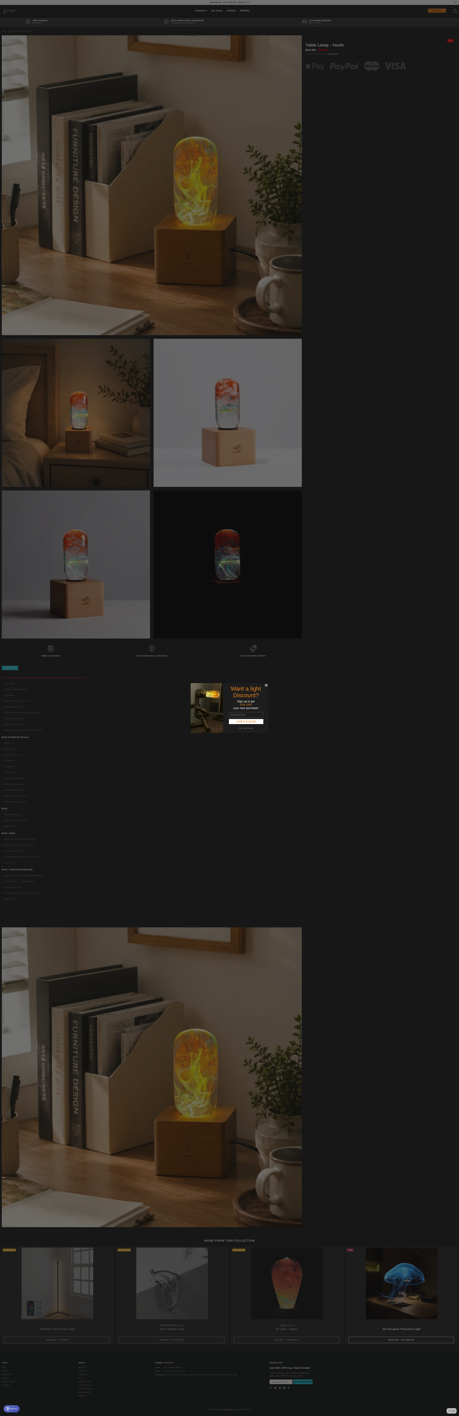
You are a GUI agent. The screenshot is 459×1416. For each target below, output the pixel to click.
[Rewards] (12, 1408)
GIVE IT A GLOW (246, 721)
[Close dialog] (266, 685)
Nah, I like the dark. (246, 728)
